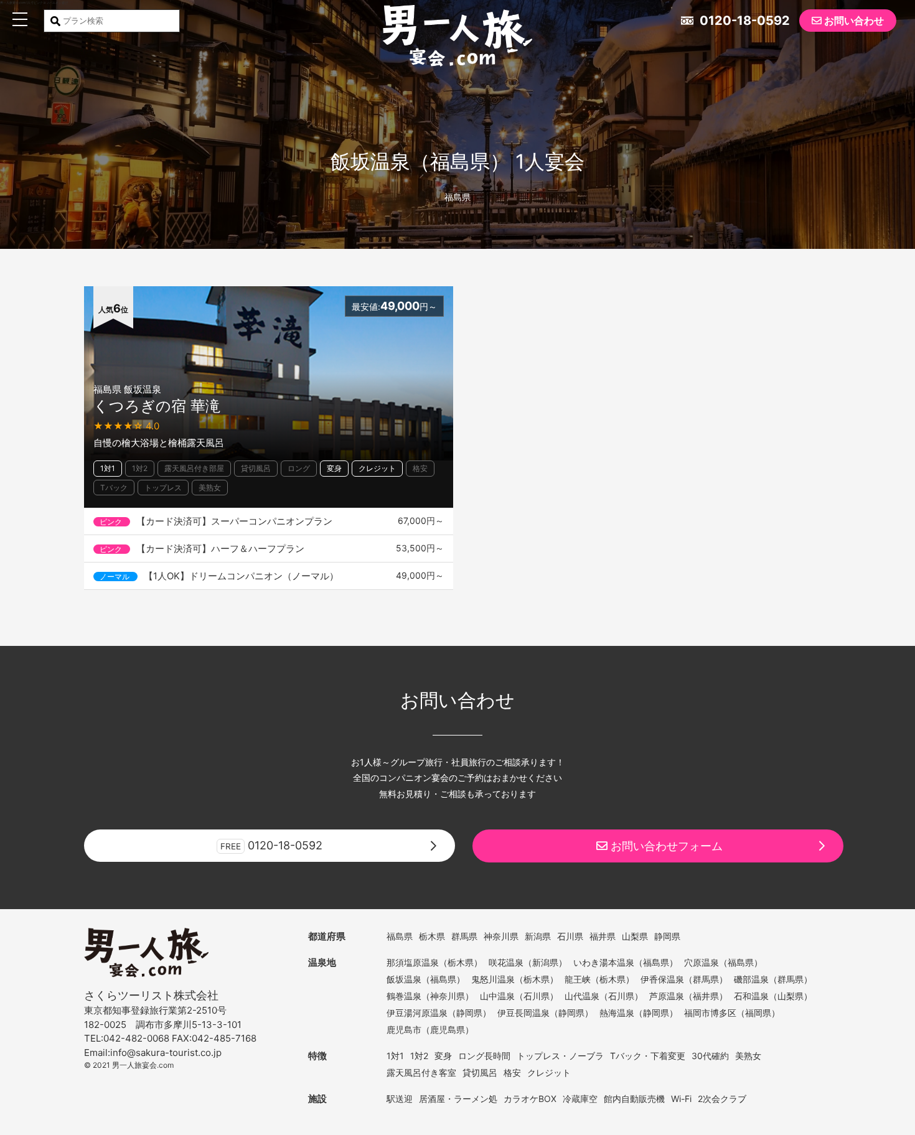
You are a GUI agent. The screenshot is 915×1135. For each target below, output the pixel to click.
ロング (299, 468)
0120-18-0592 (743, 20)
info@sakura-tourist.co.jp (166, 1052)
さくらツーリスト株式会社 (151, 995)
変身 (334, 468)
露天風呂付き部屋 (194, 468)
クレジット (377, 468)
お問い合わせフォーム (665, 845)
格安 (420, 468)
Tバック (114, 487)
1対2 (140, 468)
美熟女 (210, 487)
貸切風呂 (256, 468)
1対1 (107, 468)
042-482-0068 (136, 1038)
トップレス (163, 487)
